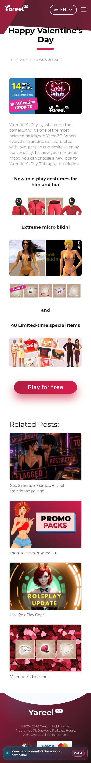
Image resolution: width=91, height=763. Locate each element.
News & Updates (48, 59)
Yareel (44, 712)
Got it (78, 753)
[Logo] (16, 10)
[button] (45, 387)
